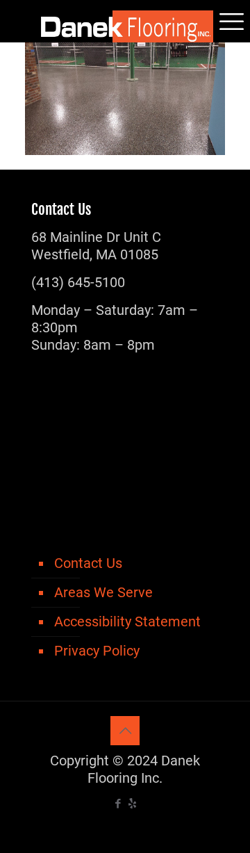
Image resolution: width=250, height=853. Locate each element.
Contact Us (88, 563)
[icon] (132, 803)
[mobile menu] (231, 21)
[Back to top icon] (125, 730)
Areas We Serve (103, 592)
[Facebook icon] (117, 803)
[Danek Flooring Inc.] (125, 20)
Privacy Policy (97, 650)
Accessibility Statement (127, 621)
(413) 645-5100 (78, 282)
